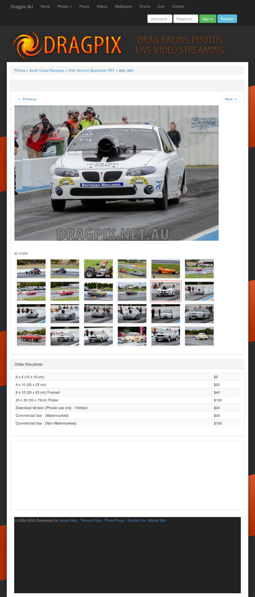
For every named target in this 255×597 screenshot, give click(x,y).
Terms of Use (90, 520)
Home (45, 6)
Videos (102, 6)
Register (227, 18)
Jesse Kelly (68, 520)
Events (145, 6)
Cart (161, 6)
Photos (63, 6)
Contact (178, 6)
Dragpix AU (21, 6)
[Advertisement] (127, 475)
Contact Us (136, 520)
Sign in (207, 18)
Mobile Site (157, 520)
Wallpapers (123, 6)
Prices (84, 6)
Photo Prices (115, 520)
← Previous (27, 98)
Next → (231, 98)
